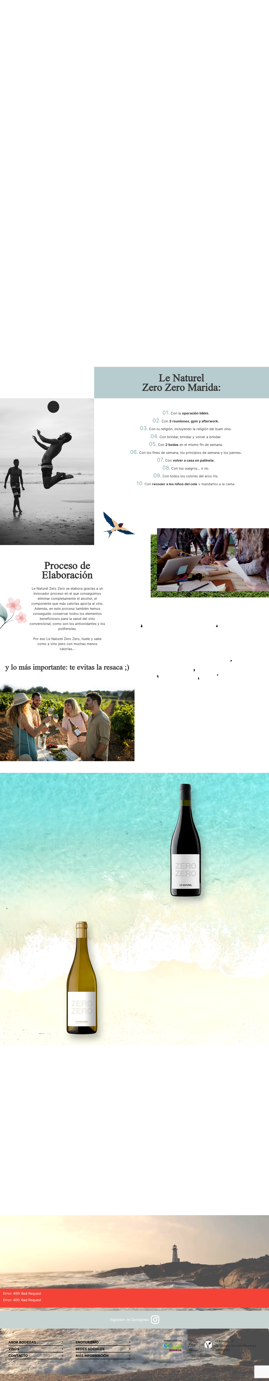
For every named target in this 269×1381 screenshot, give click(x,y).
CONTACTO (18, 1356)
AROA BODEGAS (22, 1342)
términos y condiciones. (193, 1191)
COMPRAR (99, 788)
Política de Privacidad (154, 1191)
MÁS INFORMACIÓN (92, 1356)
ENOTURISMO (87, 1342)
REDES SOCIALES (90, 1349)
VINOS (13, 1349)
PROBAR (86, 182)
